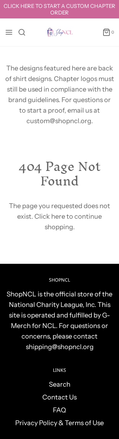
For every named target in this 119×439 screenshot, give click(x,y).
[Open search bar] (24, 32)
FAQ (59, 410)
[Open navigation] (9, 32)
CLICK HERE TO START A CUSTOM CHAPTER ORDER (59, 9)
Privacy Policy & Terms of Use (59, 423)
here (58, 216)
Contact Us (59, 397)
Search (59, 384)
